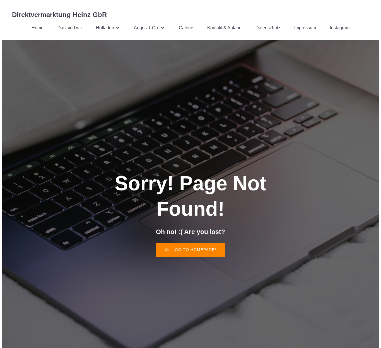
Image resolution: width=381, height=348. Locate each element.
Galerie (186, 27)
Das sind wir (69, 27)
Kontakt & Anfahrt (224, 27)
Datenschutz (267, 27)
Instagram (339, 27)
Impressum (305, 27)
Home (38, 27)
